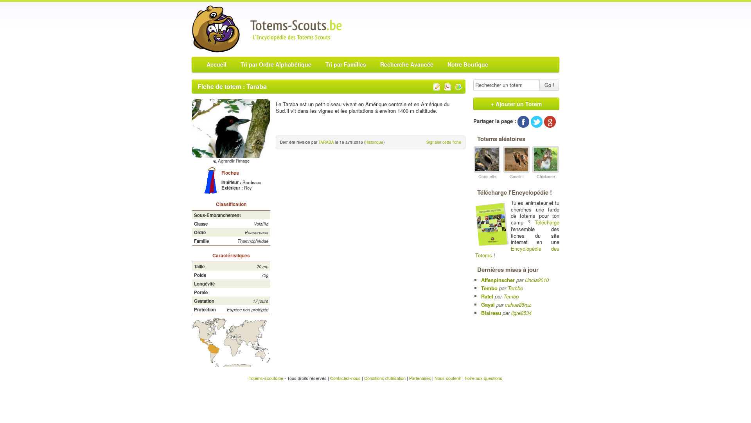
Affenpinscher (498, 280)
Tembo (489, 288)
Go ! (549, 85)
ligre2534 (521, 312)
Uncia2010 (537, 280)
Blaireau (491, 312)
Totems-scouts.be (266, 378)
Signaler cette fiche (443, 142)
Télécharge (547, 222)
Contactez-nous (345, 378)
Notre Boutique (467, 64)
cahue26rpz (518, 304)
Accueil (216, 64)
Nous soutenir (448, 378)
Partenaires (420, 378)
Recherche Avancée (406, 64)
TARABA (326, 142)
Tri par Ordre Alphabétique (276, 64)
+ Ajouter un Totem (516, 104)
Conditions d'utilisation (385, 378)
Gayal (488, 304)
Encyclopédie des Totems (517, 252)
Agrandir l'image (233, 160)
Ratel (487, 296)
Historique (374, 142)
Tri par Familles (345, 64)
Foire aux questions (483, 378)
